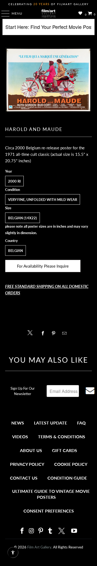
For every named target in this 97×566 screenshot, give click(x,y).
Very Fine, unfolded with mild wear (42, 199)
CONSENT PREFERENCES (48, 510)
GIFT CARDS (64, 450)
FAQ (81, 422)
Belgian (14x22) (22, 218)
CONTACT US (23, 477)
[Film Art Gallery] (48, 13)
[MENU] (3, 13)
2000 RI (14, 181)
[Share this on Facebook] (44, 333)
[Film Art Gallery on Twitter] (62, 531)
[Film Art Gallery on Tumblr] (50, 531)
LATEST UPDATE (50, 422)
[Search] (48, 29)
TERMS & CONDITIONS (61, 436)
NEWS (17, 422)
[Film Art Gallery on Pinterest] (41, 531)
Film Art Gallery (39, 547)
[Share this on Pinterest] (55, 333)
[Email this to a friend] (66, 333)
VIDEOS (20, 436)
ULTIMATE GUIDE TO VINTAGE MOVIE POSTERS (51, 494)
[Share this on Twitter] (31, 332)
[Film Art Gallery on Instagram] (31, 531)
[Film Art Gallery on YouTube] (74, 531)
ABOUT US (31, 450)
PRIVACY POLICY (27, 464)
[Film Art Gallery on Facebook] (22, 531)
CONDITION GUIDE (67, 477)
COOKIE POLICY (70, 464)
